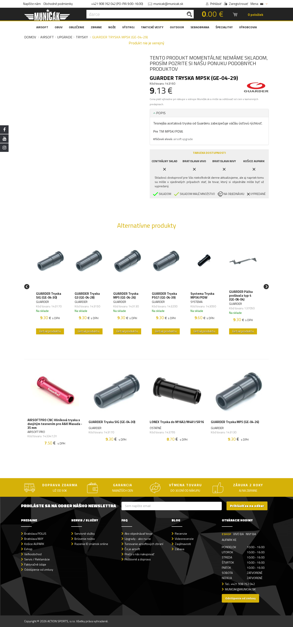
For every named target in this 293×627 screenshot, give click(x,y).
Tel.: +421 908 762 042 (240, 584)
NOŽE (112, 27)
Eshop (28, 549)
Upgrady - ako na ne (138, 538)
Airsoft (47, 37)
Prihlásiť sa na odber (247, 505)
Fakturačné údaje (35, 564)
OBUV (58, 27)
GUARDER (42, 301)
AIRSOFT (42, 27)
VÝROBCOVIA (248, 27)
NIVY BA (251, 534)
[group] (50, 286)
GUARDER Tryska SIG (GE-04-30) (48, 295)
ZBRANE (96, 27)
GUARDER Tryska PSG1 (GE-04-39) (164, 295)
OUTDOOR (177, 27)
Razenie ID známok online (91, 544)
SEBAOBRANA (199, 27)
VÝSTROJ (128, 27)
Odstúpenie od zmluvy (38, 569)
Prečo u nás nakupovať (139, 554)
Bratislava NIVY (33, 538)
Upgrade (64, 37)
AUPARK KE (229, 539)
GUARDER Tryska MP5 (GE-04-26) (125, 295)
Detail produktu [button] (50, 331)
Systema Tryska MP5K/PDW (202, 295)
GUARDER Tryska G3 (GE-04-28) (87, 295)
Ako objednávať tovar (139, 533)
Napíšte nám (32, 3)
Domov (30, 37)
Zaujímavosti (183, 544)
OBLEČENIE (76, 27)
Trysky (82, 37)
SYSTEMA (196, 301)
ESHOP (226, 534)
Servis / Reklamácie (37, 559)
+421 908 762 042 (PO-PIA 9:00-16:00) (117, 3)
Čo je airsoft (132, 549)
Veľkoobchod (33, 554)
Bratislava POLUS (35, 533)
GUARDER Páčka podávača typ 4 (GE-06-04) (241, 295)
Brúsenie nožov (84, 538)
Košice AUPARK (34, 544)
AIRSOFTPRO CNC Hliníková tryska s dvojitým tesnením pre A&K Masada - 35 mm (54, 424)
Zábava (179, 549)
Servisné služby (84, 533)
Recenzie (181, 533)
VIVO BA (238, 534)
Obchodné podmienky (58, 3)
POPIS (160, 112)
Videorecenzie (184, 538)
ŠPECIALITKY (224, 27)
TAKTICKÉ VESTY (152, 27)
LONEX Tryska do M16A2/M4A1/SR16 (177, 421)
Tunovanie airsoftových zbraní (144, 544)
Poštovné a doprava (138, 559)
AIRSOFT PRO (36, 432)
